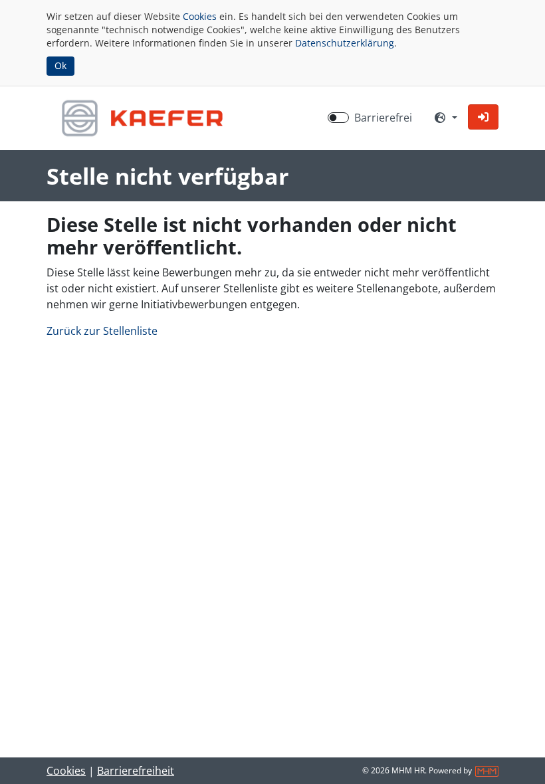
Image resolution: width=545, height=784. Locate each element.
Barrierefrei (383, 117)
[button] (483, 117)
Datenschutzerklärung (344, 43)
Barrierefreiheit (135, 770)
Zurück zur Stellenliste (102, 331)
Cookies (200, 16)
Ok (60, 65)
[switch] (338, 117)
